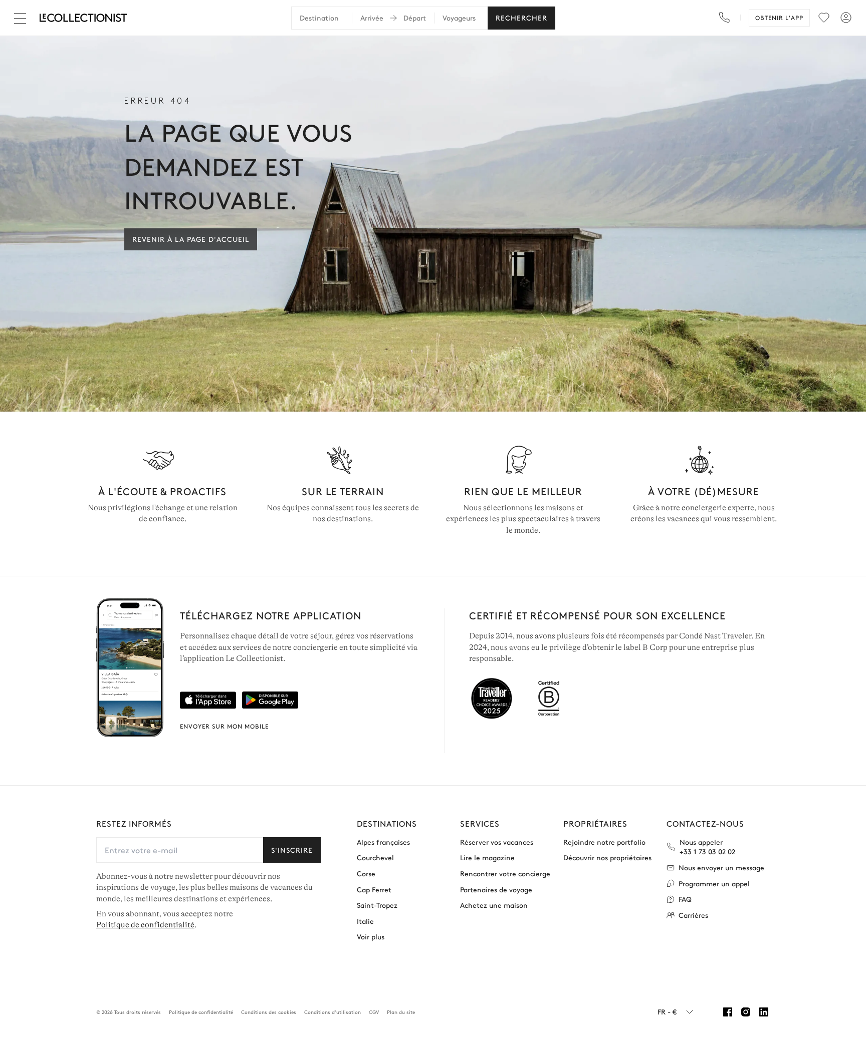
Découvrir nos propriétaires (607, 857)
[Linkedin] (764, 1012)
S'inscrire (292, 850)
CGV (374, 1011)
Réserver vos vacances (496, 842)
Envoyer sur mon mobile (224, 726)
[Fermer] (22, 18)
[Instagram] (746, 1012)
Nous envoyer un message (721, 867)
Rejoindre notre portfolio (604, 842)
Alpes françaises (383, 842)
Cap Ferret (374, 889)
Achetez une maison (494, 905)
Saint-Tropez (377, 905)
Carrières (693, 915)
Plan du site (401, 1011)
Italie (365, 921)
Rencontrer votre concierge (505, 873)
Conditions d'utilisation (332, 1011)
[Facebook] (728, 1012)
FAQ (685, 899)
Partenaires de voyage (496, 889)
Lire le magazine (487, 857)
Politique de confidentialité (145, 924)
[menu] (824, 18)
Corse (366, 873)
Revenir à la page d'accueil (190, 239)
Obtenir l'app (779, 18)
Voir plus (370, 936)
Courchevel (375, 857)
